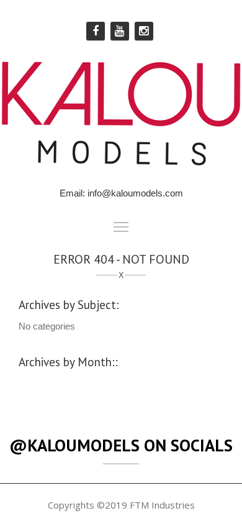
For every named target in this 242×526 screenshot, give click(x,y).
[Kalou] (121, 112)
